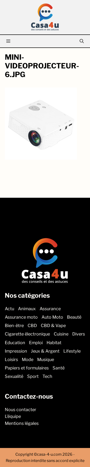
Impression (16, 350)
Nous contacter (20, 409)
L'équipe (13, 416)
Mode (27, 359)
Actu (9, 308)
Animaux (27, 308)
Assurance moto (21, 317)
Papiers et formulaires (27, 367)
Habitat (54, 342)
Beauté (74, 317)
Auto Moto (52, 317)
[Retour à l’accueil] (45, 16)
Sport (33, 376)
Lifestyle (72, 350)
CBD (32, 325)
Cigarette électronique (27, 333)
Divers (78, 333)
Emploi (36, 342)
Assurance (50, 308)
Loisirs (11, 359)
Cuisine (61, 333)
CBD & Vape (53, 325)
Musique (45, 359)
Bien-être (14, 325)
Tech (47, 376)
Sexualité (14, 376)
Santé (59, 367)
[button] (81, 41)
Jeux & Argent (45, 350)
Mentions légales (22, 423)
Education (15, 342)
